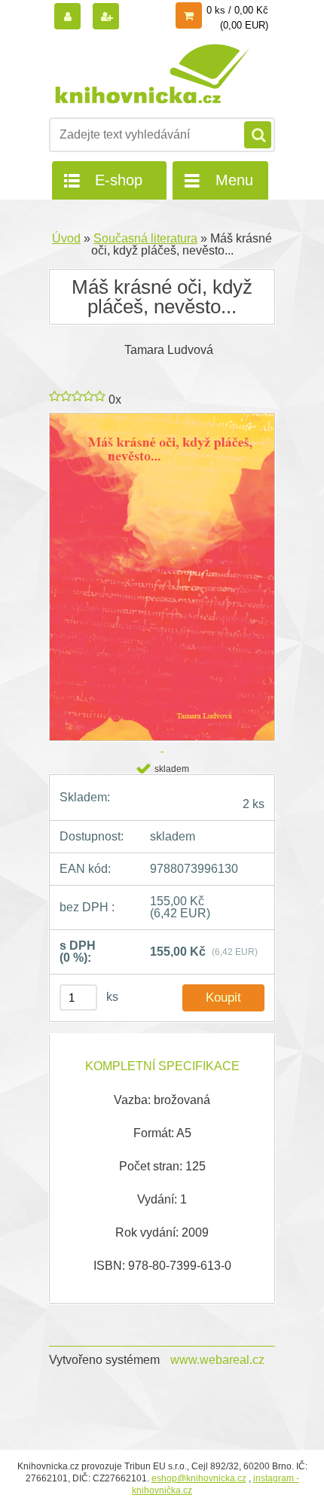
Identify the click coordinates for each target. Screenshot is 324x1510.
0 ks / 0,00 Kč (237, 10)
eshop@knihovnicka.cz (198, 1478)
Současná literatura (145, 238)
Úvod (66, 238)
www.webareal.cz (217, 1359)
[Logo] (152, 73)
